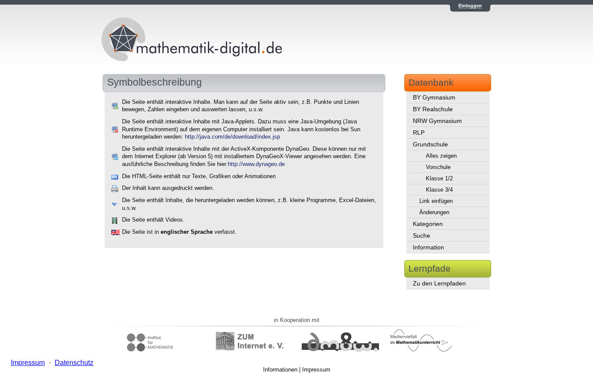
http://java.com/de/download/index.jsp (232, 137)
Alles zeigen (441, 156)
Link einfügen (436, 201)
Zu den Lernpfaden (439, 283)
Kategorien (428, 223)
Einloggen (470, 5)
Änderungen (434, 212)
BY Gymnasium (434, 97)
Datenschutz (74, 362)
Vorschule (438, 167)
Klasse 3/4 (439, 189)
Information (428, 247)
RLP (419, 132)
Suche (421, 235)
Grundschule (430, 144)
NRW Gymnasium (437, 120)
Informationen (280, 369)
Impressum (316, 369)
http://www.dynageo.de (256, 164)
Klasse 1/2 (439, 178)
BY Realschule (433, 109)
